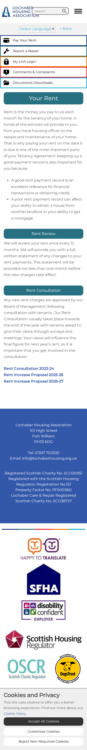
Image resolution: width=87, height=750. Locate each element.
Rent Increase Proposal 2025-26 (33, 375)
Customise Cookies (44, 731)
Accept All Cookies (43, 721)
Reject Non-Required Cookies (44, 741)
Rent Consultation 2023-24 (29, 368)
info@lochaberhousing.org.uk (49, 458)
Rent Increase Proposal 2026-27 (34, 381)
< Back (66, 28)
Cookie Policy (15, 714)
